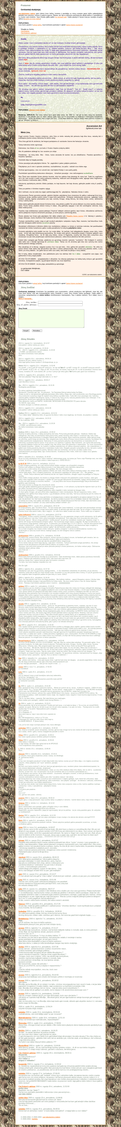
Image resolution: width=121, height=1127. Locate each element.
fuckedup (22, 911)
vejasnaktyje (23, 506)
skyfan (21, 947)
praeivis (21, 798)
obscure (21, 754)
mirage (21, 840)
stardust (22, 857)
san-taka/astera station (27, 13)
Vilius (21, 735)
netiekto (22, 1012)
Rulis (20, 820)
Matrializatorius (25, 1018)
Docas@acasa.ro (25, 640)
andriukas (22, 728)
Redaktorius (24, 919)
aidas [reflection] (25, 515)
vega (20, 827)
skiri (20, 874)
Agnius (21, 815)
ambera (21, 586)
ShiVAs (22, 1031)
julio (20, 889)
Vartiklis (35, 1119)
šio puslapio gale (61, 17)
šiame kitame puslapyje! (74, 25)
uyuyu (21, 667)
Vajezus (22, 904)
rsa (20, 625)
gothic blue (23, 1098)
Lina (20, 672)
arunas (21, 928)
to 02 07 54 (22, 463)
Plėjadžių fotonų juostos (74, 216)
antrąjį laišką (37, 25)
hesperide (23, 1064)
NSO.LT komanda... (26, 299)
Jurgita (21, 604)
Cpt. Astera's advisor (27, 1053)
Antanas (21, 803)
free (20, 658)
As (19, 686)
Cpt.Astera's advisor (29, 33)
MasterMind (23, 1046)
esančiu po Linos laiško (32, 19)
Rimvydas (23, 1023)
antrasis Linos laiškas (37, 110)
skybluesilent (23, 536)
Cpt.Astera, (25, 31)
